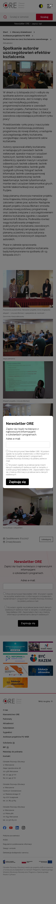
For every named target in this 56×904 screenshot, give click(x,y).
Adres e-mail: (13, 439)
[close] (50, 5)
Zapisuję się (17, 482)
